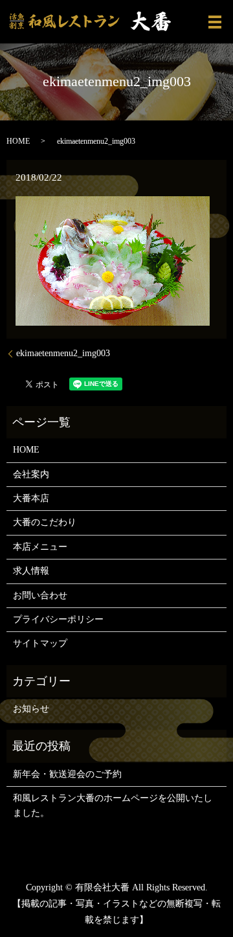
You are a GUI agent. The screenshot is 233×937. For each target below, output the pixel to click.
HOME (18, 141)
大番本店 (31, 498)
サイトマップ (40, 643)
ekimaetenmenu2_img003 (63, 353)
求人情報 (31, 571)
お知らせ (31, 709)
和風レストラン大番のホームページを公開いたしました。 (112, 805)
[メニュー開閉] (214, 22)
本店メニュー (40, 547)
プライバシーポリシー (58, 619)
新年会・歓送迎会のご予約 (67, 774)
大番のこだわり (44, 522)
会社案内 (31, 474)
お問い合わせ (40, 595)
